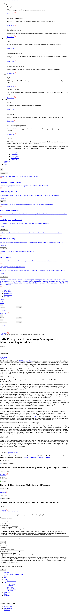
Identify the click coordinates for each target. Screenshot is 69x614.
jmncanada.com (13, 452)
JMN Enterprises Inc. (25, 361)
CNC (35, 416)
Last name (3, 520)
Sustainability (7, 595)
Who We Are (14, 153)
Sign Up (3, 542)
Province (2, 525)
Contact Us (7, 161)
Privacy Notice (8, 608)
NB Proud (14, 159)
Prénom (2, 544)
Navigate (6, 572)
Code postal (3, 549)
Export (5, 579)
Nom (1, 546)
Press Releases (8, 606)
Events (5, 164)
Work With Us (15, 156)
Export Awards (11, 581)
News (5, 162)
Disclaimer (7, 610)
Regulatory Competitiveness (15, 574)
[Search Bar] (1, 305)
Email (2, 522)
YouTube (47, 457)
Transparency (14, 154)
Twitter (26, 457)
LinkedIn (40, 457)
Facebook (33, 457)
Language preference (6, 527)
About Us (6, 582)
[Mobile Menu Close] (1, 169)
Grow (5, 576)
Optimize (6, 577)
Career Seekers (15, 158)
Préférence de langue (6, 553)
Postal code (3, 523)
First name (3, 518)
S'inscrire (3, 569)
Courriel (2, 547)
